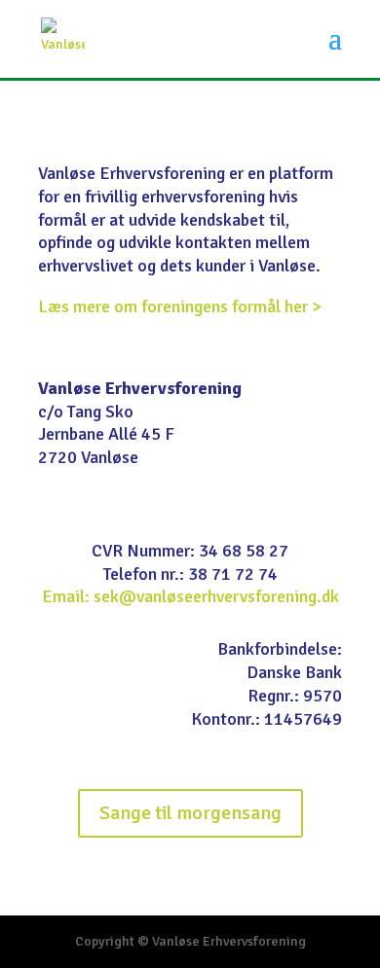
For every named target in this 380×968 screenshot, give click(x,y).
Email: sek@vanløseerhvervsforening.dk (190, 596)
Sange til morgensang (190, 813)
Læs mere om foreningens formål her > (180, 306)
